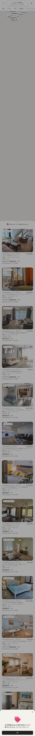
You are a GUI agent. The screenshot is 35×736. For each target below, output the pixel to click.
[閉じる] (32, 712)
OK (17, 733)
